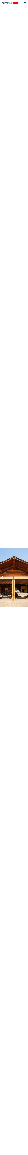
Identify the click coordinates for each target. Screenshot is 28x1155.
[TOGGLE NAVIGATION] (21, 3)
